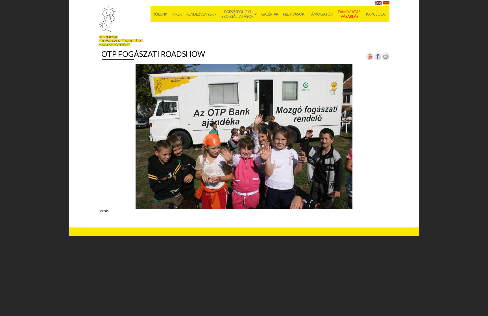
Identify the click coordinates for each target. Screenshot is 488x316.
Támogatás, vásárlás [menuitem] (349, 14)
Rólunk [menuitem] (160, 14)
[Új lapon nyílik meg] (378, 59)
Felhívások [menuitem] (293, 14)
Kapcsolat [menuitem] (376, 14)
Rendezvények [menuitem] (200, 14)
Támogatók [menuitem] (321, 14)
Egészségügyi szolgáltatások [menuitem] (237, 14)
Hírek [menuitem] (177, 14)
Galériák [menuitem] (269, 14)
